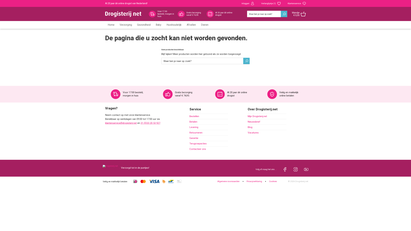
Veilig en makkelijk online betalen (288, 94)
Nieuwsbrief (254, 121)
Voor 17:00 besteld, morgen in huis (165, 13)
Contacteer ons (197, 149)
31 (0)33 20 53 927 (150, 123)
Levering (193, 127)
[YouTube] (306, 169)
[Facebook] (285, 169)
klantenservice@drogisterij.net (121, 123)
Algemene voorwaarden (228, 181)
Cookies (273, 181)
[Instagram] (295, 169)
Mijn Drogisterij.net (257, 116)
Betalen (193, 121)
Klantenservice (294, 3)
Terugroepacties (198, 143)
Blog (250, 127)
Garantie (193, 138)
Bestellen (194, 116)
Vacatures (253, 132)
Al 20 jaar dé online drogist (223, 14)
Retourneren (195, 132)
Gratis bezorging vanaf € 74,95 (193, 14)
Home (111, 24)
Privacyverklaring (254, 181)
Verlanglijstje (268, 3)
